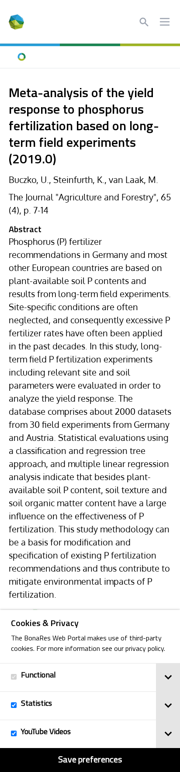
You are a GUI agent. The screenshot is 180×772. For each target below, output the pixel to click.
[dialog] (90, 691)
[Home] (21, 57)
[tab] (168, 677)
